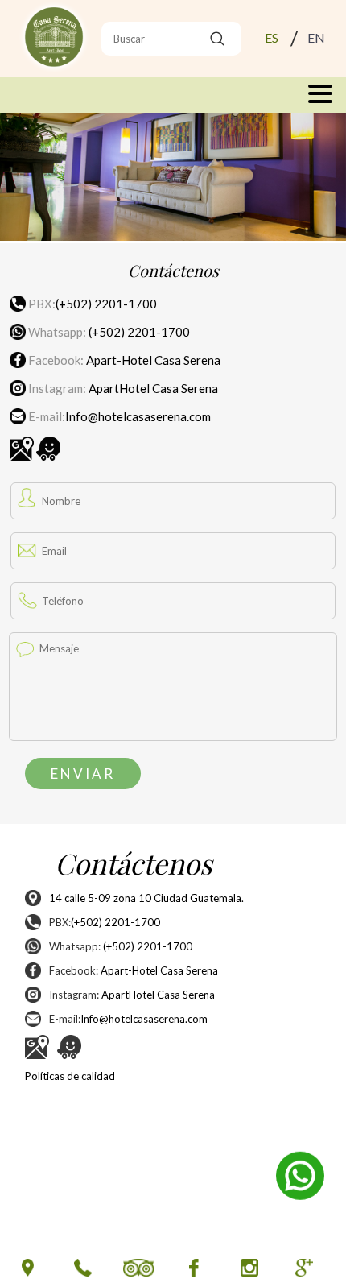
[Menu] (173, 95)
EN (316, 37)
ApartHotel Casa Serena (153, 388)
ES (271, 37)
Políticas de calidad (70, 1076)
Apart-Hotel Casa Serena (153, 360)
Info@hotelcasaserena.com (138, 416)
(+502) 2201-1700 (106, 303)
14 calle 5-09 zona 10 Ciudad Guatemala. (146, 898)
